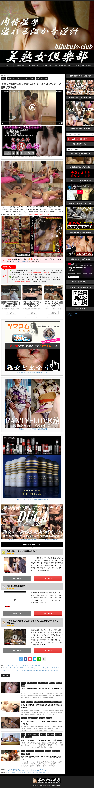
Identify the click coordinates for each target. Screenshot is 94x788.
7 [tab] (39, 317)
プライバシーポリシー (72, 313)
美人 (46, 670)
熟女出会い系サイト (87, 65)
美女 (49, 670)
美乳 (43, 670)
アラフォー (23, 668)
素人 (37, 670)
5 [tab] (34, 317)
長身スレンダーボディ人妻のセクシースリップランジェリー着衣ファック (11, 304)
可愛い (29, 670)
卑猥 (25, 670)
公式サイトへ (48, 578)
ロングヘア (20, 670)
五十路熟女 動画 (47, 65)
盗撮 (36, 665)
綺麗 (40, 670)
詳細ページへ (17, 578)
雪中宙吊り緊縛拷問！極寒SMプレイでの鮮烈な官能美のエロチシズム (53, 304)
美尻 (52, 670)
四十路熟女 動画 (33, 65)
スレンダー (42, 668)
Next (61, 302)
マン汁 (24, 665)
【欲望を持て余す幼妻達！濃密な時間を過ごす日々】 (32, 372)
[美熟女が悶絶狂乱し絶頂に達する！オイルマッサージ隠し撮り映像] (34, 659)
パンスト (48, 668)
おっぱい (5, 668)
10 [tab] (47, 317)
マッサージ (19, 665)
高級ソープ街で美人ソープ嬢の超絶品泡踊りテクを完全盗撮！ (41, 740)
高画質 (56, 670)
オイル (37, 668)
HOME (7, 65)
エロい (32, 668)
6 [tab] (36, 317)
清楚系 (33, 670)
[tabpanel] (11, 300)
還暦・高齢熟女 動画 (60, 65)
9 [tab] (45, 317)
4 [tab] (31, 317)
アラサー (16, 668)
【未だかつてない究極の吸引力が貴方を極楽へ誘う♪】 (32, 499)
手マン (29, 665)
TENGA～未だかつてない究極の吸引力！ (80, 265)
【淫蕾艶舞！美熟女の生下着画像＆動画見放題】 (32, 429)
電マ (39, 665)
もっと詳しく (11, 313)
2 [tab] (25, 317)
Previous (3, 302)
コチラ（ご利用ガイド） (22, 261)
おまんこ (11, 668)
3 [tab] (28, 317)
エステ (5, 665)
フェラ (13, 665)
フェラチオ (59, 668)
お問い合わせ (70, 315)
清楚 (32, 665)
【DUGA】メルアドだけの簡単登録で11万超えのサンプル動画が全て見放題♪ (32, 539)
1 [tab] (23, 317)
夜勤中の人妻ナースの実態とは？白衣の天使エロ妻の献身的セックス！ (28, 772)
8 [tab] (42, 317)
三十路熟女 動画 (20, 65)
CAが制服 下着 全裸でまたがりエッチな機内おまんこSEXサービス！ (27, 770)
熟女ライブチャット (73, 65)
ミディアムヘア (12, 670)
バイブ (9, 665)
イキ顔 (28, 668)
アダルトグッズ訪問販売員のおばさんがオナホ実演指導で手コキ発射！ (32, 304)
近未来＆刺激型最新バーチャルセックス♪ (80, 186)
